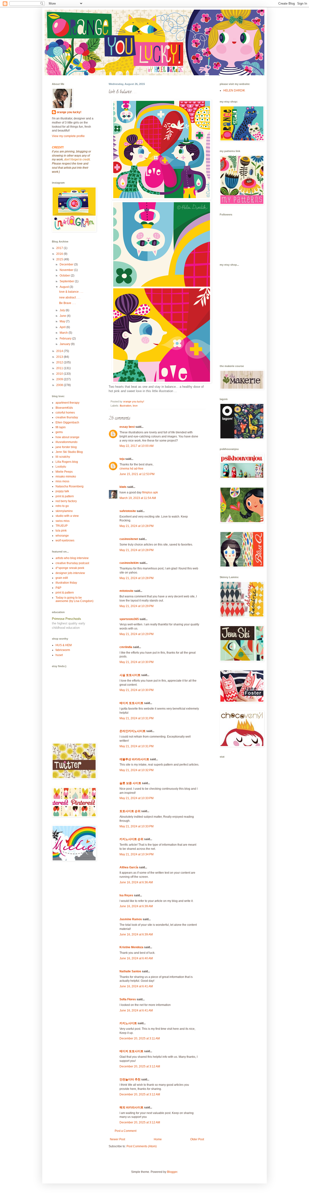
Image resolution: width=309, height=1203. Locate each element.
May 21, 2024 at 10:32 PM (136, 770)
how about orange (67, 437)
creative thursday (67, 417)
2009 (60, 379)
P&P (58, 587)
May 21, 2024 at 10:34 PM (136, 854)
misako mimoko (66, 476)
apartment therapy (67, 402)
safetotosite (127, 511)
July (63, 310)
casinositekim (129, 563)
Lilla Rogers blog (67, 461)
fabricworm (63, 650)
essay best (127, 427)
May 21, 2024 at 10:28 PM (136, 526)
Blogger (172, 1172)
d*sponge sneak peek (70, 568)
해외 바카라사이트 (131, 1107)
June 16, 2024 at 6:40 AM (136, 958)
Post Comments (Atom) (141, 1146)
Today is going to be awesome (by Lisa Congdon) (74, 599)
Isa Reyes (126, 895)
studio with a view (67, 516)
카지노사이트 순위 (131, 839)
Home (158, 1139)
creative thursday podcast (72, 563)
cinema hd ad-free (131, 468)
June (63, 316)
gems (59, 432)
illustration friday (66, 582)
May (63, 321)
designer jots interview (70, 573)
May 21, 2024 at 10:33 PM (136, 798)
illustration (125, 405)
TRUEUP (62, 525)
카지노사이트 (128, 1023)
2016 (60, 254)
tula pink (61, 530)
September (67, 281)
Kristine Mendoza (131, 947)
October (65, 275)
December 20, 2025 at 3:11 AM (139, 1038)
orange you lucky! (69, 112)
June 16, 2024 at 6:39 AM (136, 906)
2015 (60, 259)
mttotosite (126, 591)
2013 (60, 357)
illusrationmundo (66, 442)
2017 (60, 248)
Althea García (128, 867)
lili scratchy (63, 456)
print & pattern (65, 496)
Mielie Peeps (64, 471)
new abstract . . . (69, 297)
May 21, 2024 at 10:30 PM (136, 662)
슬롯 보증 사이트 (130, 783)
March (64, 332)
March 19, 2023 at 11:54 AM (137, 498)
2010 (60, 373)
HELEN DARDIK (234, 90)
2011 (60, 368)
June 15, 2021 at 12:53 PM (136, 474)
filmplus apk (150, 492)
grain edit (62, 578)
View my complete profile (68, 136)
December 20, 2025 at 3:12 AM (139, 1066)
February (66, 338)
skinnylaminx (64, 511)
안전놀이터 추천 (129, 1079)
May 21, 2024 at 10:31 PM (136, 718)
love (135, 405)
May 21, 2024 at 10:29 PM (136, 606)
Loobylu (61, 466)
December (67, 264)
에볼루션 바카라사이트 (134, 759)
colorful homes (65, 412)
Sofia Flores (127, 999)
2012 (60, 362)
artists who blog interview (72, 558)
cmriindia (125, 647)
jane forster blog (66, 447)
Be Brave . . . (67, 303)
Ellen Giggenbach (67, 422)
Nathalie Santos (130, 971)
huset (59, 655)
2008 (60, 385)
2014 (60, 351)
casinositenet (128, 539)
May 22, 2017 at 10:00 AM (136, 446)
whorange (62, 535)
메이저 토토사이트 (131, 703)
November (67, 270)
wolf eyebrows (65, 540)
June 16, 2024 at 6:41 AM (136, 986)
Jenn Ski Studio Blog (69, 452)
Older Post (197, 1139)
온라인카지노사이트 (132, 731)
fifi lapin (61, 427)
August (65, 287)
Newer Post (117, 1139)
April (63, 327)
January (65, 344)
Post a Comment (125, 1131)
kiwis (122, 487)
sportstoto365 (129, 619)
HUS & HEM (64, 645)
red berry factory (66, 501)
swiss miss (63, 521)
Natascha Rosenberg (70, 486)
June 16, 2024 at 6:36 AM (136, 882)
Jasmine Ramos (130, 919)
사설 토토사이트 (129, 675)
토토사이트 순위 (129, 811)
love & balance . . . (71, 291)
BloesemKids (64, 407)
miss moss (62, 481)
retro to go (62, 506)
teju (122, 459)
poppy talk (62, 491)
